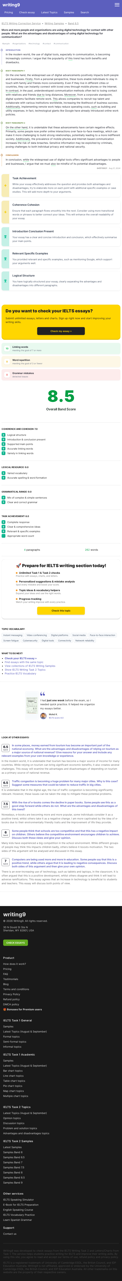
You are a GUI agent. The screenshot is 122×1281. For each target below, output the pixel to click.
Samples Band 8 (13, 1172)
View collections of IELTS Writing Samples (30, 665)
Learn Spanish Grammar (17, 1219)
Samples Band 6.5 (14, 1157)
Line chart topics (13, 1075)
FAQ (5, 974)
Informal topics (12, 1046)
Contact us (9, 1233)
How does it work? (14, 963)
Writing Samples (54, 23)
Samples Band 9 (13, 1182)
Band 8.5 (73, 23)
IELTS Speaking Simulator (18, 1199)
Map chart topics (13, 1090)
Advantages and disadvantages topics (26, 1133)
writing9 (11, 4)
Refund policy (11, 999)
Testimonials (10, 979)
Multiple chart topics (15, 1096)
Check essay (27, 12)
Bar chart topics (13, 1070)
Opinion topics (12, 1118)
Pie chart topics (12, 1085)
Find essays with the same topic (24, 662)
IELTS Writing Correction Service (21, 23)
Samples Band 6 (13, 1152)
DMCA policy (11, 1004)
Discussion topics (13, 1123)
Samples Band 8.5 (14, 1177)
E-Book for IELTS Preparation (20, 1204)
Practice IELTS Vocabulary (20, 673)
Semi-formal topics (14, 1041)
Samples (69, 12)
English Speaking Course (18, 1209)
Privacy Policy (11, 994)
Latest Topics (49, 12)
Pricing (8, 12)
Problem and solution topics (20, 1128)
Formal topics (11, 1036)
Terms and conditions (16, 989)
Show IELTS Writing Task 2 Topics (25, 669)
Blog (6, 984)
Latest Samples (12, 1147)
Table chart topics (14, 1080)
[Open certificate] (32, 705)
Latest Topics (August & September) (25, 1031)
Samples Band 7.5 (13, 1167)
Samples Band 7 (12, 1162)
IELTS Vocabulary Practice (19, 1214)
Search (85, 12)
